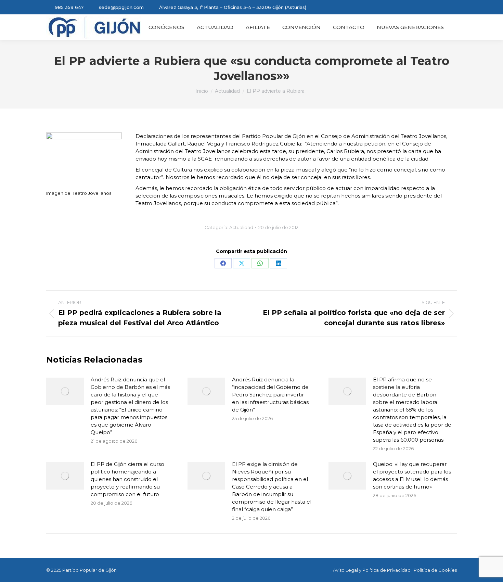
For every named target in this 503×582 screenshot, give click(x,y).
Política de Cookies (435, 570)
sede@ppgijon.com (121, 7)
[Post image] (65, 391)
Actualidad (241, 227)
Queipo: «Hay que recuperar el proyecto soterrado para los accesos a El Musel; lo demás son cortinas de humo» (412, 475)
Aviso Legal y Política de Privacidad (372, 570)
